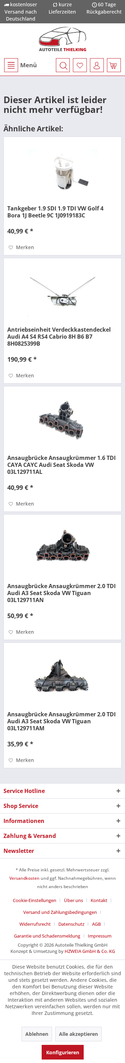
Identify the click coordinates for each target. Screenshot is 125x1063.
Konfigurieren (62, 1052)
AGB (96, 924)
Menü (28, 65)
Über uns (73, 900)
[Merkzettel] (80, 65)
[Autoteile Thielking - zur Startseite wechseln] (62, 39)
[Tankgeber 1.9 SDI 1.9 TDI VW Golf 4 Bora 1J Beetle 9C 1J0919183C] (62, 171)
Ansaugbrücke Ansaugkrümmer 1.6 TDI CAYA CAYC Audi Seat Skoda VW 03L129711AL (61, 464)
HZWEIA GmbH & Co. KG (90, 951)
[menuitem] (20, 65)
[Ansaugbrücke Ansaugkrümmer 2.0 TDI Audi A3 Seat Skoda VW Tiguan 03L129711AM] (62, 677)
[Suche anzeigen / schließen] (63, 65)
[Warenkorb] (114, 65)
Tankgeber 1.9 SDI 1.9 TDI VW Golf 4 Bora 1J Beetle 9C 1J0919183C (55, 212)
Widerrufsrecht (35, 924)
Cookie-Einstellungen (34, 900)
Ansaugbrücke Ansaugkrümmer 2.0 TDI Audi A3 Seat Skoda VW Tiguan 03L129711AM (61, 721)
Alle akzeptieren (78, 1034)
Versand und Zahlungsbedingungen (60, 912)
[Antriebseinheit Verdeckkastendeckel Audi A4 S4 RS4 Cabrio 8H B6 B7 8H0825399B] (62, 293)
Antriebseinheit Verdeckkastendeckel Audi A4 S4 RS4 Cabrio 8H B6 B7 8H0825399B (59, 336)
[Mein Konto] (97, 65)
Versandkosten (24, 878)
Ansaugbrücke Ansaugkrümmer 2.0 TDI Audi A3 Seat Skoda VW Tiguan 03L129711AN (61, 593)
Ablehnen (36, 1034)
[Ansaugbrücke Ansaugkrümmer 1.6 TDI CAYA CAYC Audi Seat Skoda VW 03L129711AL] (62, 421)
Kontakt (99, 900)
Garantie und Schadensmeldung (47, 936)
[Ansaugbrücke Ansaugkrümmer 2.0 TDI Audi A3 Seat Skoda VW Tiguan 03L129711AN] (62, 549)
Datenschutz (71, 924)
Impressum (99, 936)
